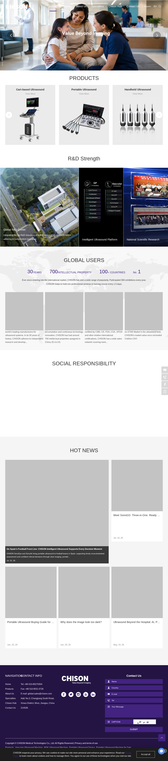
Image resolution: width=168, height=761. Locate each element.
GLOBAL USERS (84, 260)
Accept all (145, 754)
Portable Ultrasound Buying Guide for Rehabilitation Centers (31, 622)
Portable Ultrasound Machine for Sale (113, 747)
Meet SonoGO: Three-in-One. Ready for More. (137, 515)
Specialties (97, 6)
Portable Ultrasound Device (82, 747)
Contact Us (133, 6)
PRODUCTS (84, 78)
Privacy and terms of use (86, 743)
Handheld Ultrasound (138, 89)
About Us (81, 6)
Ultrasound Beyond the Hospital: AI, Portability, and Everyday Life (137, 622)
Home (52, 6)
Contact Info (31, 675)
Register (147, 6)
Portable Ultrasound (83, 89)
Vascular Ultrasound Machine (29, 747)
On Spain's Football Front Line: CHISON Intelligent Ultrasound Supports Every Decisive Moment (54, 549)
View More (30, 94)
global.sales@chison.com (40, 694)
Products (66, 6)
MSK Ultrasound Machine (56, 747)
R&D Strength (84, 158)
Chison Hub (115, 6)
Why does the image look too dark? (81, 622)
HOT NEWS (84, 450)
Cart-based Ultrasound (30, 89)
